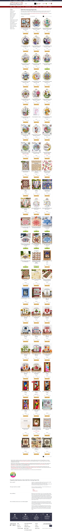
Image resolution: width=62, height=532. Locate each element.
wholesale (36, 526)
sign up (51, 525)
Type (33, 489)
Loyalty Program (15, 0)
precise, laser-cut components (41, 464)
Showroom (36, 0)
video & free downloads (28, 523)
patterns (27, 463)
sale (40, 6)
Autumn (30, 467)
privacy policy (37, 528)
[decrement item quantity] (28, 32)
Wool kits (38, 467)
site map (36, 523)
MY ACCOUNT (44, 3)
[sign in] (46, 3)
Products (11, 8)
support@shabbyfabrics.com (25, 518)
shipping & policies (27, 526)
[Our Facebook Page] (10, 525)
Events (32, 0)
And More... (50, 6)
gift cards (26, 528)
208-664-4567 (37, 517)
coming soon (45, 6)
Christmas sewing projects (44, 13)
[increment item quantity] (27, 32)
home (18, 523)
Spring (28, 467)
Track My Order (20, 528)
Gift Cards (26, 0)
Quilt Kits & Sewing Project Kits (17, 8)
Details (26, 231)
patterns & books (28, 6)
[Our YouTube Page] (13, 525)
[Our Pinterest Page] (15, 525)
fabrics (14, 6)
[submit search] (35, 4)
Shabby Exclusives (35, 490)
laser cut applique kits (33, 13)
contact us (19, 526)
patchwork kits (38, 13)
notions (33, 6)
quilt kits (29, 13)
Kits (23, 6)
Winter (26, 467)
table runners (16, 468)
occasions (35, 467)
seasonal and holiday (13, 467)
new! (11, 6)
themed (27, 466)
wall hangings (13, 468)
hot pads (20, 468)
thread (37, 6)
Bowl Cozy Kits (30, 468)
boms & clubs (19, 6)
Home (10, 0)
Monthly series (32, 466)
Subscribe (21, 0)
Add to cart (26, 33)
